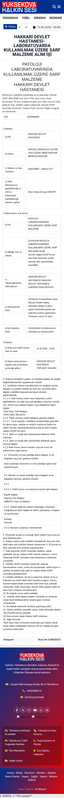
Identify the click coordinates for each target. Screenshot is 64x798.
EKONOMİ (55, 18)
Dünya (10, 772)
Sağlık (34, 776)
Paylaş (12, 26)
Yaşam (25, 776)
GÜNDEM (39, 18)
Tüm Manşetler (17, 750)
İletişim (53, 776)
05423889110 (34, 690)
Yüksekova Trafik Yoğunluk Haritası (16, 742)
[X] (23, 710)
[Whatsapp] (41, 710)
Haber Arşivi (15, 760)
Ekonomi (29, 772)
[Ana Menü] (59, 6)
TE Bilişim (40, 789)
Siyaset (52, 772)
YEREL (26, 18)
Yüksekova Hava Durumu (44, 732)
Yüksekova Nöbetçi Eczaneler (18, 732)
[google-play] (39, 717)
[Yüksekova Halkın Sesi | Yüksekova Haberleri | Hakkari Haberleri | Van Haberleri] (19, 7)
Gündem (40, 772)
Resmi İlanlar (12, 776)
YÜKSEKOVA (10, 18)
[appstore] (23, 717)
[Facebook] (17, 710)
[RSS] (47, 710)
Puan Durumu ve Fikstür (44, 742)
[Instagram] (29, 710)
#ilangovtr (8, 639)
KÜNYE (32, 780)
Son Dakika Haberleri (41, 752)
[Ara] (54, 6)
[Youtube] (35, 710)
